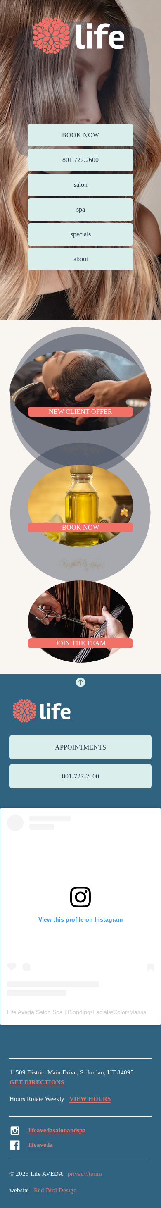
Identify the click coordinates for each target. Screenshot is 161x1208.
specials (81, 234)
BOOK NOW (80, 134)
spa (80, 209)
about (80, 259)
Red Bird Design (55, 1190)
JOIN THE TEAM (81, 643)
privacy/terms (85, 1173)
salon (81, 184)
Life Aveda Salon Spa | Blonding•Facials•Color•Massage (80, 1012)
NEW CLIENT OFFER (80, 411)
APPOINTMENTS (80, 747)
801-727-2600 (80, 776)
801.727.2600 (80, 159)
